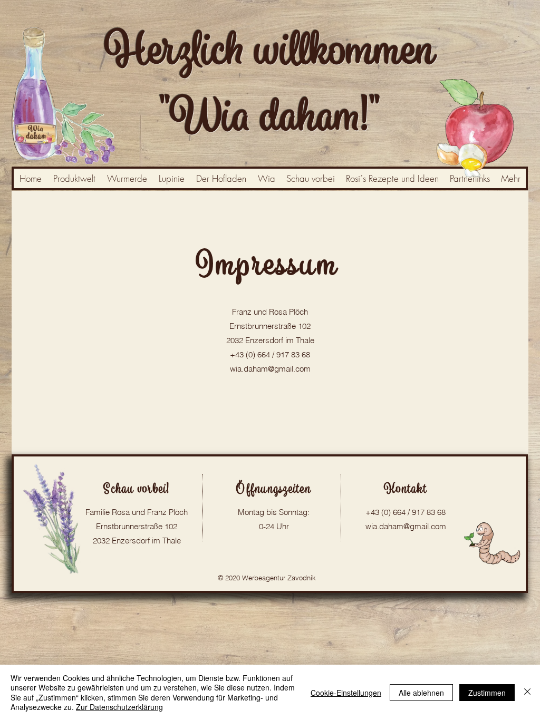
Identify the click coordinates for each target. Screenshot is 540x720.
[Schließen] (527, 692)
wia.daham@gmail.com (270, 369)
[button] (510, 178)
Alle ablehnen (421, 692)
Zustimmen (487, 692)
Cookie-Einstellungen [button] (346, 692)
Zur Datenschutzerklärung (119, 707)
